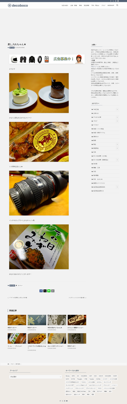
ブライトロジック (91, 388)
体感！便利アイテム (99, 132)
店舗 (94, 391)
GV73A (73, 379)
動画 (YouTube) (81, 391)
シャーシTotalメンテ (81, 385)
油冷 (110, 391)
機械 (105, 391)
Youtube (91, 379)
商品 (94, 144)
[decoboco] (18, 5)
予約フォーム (95, 66)
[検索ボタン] (117, 5)
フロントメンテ (79, 388)
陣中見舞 (12, 47)
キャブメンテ (107, 382)
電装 (93, 394)
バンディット (69, 388)
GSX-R (101, 376)
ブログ (95, 121)
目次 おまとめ (97, 179)
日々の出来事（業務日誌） (101, 160)
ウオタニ (83, 382)
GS (78, 376)
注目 (94, 171)
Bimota (68, 376)
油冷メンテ (77, 394)
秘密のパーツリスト (99, 183)
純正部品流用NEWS (99, 187)
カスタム (99, 382)
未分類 (95, 163)
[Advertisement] (63, 23)
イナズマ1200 (113, 379)
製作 (83, 394)
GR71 (73, 376)
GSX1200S (108, 376)
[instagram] (115, 1)
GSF (90, 376)
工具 (89, 391)
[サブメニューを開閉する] (117, 109)
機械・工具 (96, 167)
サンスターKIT (70, 385)
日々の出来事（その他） (100, 156)
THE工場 (96, 109)
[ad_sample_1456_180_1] (47, 63)
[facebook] (111, 1)
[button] (41, 290)
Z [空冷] (98, 379)
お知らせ (96, 113)
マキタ (99, 388)
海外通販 (96, 175)
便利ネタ (96, 136)
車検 (88, 394)
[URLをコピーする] (52, 290)
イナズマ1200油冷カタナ (72, 382)
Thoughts (79, 379)
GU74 (67, 379)
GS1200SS (84, 376)
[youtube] (118, 1)
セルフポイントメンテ (95, 385)
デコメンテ (107, 385)
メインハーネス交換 (109, 388)
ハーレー (114, 385)
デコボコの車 (97, 117)
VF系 (85, 379)
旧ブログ (20, 285)
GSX (95, 376)
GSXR (115, 376)
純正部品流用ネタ (98, 191)
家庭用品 (96, 148)
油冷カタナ (69, 394)
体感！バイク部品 (98, 129)
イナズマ (105, 379)
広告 (94, 152)
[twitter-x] (113, 1)
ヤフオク (96, 125)
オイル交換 (92, 382)
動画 (94, 140)
